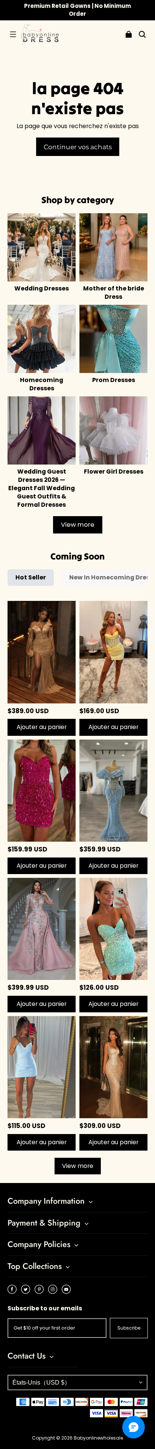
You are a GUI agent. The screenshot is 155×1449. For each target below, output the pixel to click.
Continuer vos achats (78, 147)
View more (77, 524)
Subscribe (128, 1328)
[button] (13, 34)
